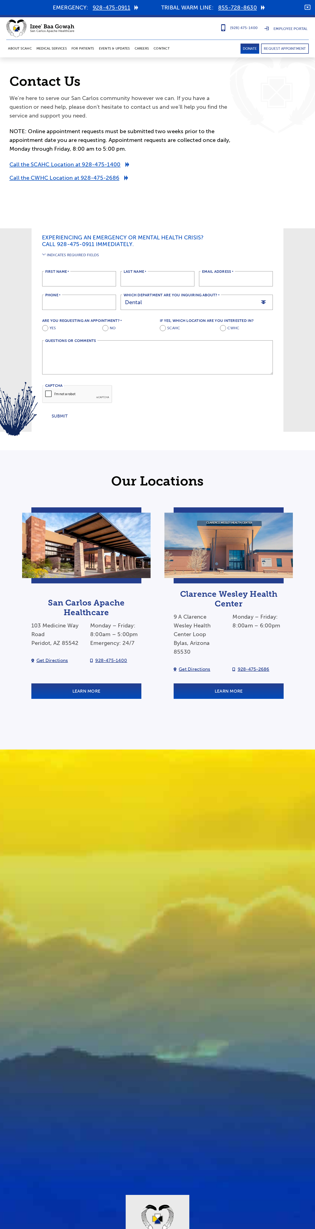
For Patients (82, 48)
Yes (53, 328)
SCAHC (173, 328)
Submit (60, 416)
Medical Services (51, 48)
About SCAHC (20, 48)
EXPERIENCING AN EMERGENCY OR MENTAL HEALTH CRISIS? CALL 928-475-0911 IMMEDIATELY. (123, 240)
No (113, 328)
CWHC (233, 328)
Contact (161, 48)
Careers (142, 48)
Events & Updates (114, 48)
